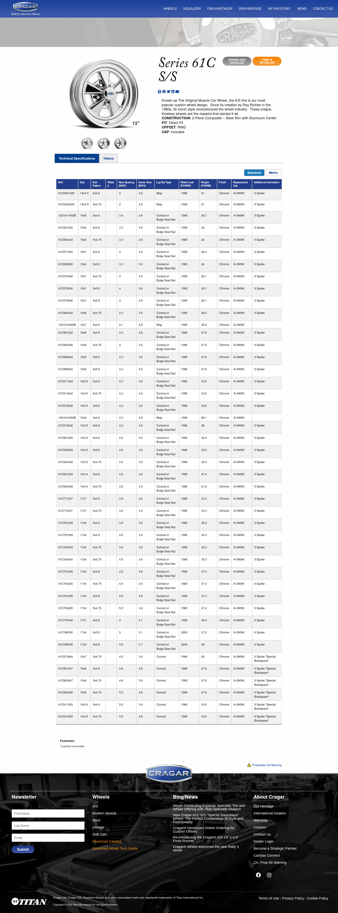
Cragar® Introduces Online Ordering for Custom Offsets (204, 829)
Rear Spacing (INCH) (126, 183)
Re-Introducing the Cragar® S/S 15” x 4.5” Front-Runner (206, 839)
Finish (222, 182)
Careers (260, 827)
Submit (23, 849)
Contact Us (323, 8)
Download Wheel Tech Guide (115, 848)
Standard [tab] (254, 172)
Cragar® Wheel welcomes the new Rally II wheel (206, 848)
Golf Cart (99, 834)
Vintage (98, 827)
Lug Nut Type (163, 182)
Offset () (110, 183)
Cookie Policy (317, 898)
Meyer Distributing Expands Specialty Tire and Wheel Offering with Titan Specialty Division (209, 807)
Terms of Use (268, 898)
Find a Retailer (219, 8)
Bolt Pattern (97, 183)
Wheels (170, 8)
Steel (96, 820)
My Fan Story (279, 8)
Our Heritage (250, 8)
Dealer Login (263, 841)
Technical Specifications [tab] (77, 158)
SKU (60, 182)
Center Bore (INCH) (145, 183)
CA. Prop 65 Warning (270, 863)
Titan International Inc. (190, 897)
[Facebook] (258, 875)
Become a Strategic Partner (275, 848)
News (302, 8)
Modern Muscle (104, 813)
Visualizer (192, 8)
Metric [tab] (273, 172)
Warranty (261, 820)
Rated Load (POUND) (187, 183)
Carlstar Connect (267, 855)
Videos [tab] (108, 158)
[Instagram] (269, 875)
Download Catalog (236, 61)
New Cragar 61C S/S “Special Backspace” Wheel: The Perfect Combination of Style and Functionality (208, 818)
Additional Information (267, 182)
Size (82, 182)
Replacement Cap (240, 183)
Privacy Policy (293, 898)
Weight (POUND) (206, 183)
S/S (95, 806)
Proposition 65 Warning (266, 765)
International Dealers (270, 813)
